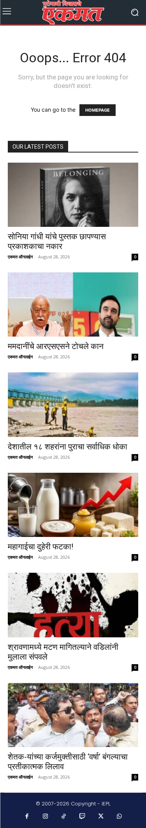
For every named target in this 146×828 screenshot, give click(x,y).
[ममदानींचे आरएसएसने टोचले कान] (73, 304)
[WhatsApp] (119, 816)
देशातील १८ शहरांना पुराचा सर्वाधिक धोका (67, 446)
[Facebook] (26, 816)
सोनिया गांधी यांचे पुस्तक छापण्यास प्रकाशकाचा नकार (57, 241)
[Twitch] (82, 816)
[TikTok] (63, 816)
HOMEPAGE (97, 110)
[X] (100, 816)
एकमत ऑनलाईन (20, 257)
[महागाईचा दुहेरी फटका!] (73, 505)
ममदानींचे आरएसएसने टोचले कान (56, 346)
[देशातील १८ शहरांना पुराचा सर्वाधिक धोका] (73, 404)
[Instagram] (45, 816)
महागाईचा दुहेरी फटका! (40, 546)
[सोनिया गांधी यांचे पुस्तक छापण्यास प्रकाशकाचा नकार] (73, 195)
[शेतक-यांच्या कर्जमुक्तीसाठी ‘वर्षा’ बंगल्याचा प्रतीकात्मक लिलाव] (73, 715)
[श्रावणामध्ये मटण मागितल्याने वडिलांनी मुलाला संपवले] (73, 605)
